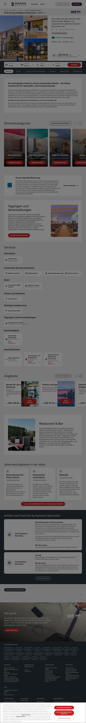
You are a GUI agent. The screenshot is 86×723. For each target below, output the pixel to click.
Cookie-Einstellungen (64, 718)
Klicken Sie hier (26, 714)
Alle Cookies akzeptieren (64, 707)
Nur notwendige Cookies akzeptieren (64, 712)
